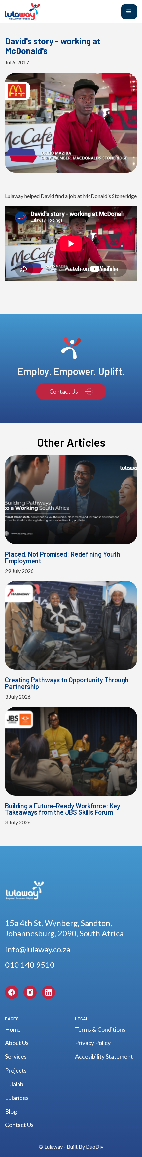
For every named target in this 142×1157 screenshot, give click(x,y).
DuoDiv (94, 1146)
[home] (58, 11)
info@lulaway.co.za (37, 949)
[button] (129, 11)
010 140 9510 (29, 964)
